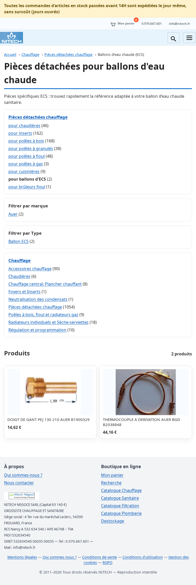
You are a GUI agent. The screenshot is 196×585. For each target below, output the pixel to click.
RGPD (108, 562)
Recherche (111, 483)
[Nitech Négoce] (11, 37)
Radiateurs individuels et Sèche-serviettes (48, 322)
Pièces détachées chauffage (68, 54)
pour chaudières (24, 125)
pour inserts (20, 133)
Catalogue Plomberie (121, 513)
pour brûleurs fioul (26, 187)
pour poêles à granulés (30, 148)
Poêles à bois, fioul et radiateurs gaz (43, 314)
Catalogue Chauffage (121, 490)
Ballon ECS (18, 241)
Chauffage (30, 54)
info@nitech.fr (179, 23)
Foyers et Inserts (24, 291)
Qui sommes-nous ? (23, 475)
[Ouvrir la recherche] (173, 37)
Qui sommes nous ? (60, 557)
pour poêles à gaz (25, 164)
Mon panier (112, 475)
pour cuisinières (24, 171)
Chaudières (19, 276)
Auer (13, 214)
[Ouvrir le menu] (189, 37)
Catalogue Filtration (120, 505)
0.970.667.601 (152, 23)
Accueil (10, 54)
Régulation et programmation (37, 330)
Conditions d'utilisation (142, 557)
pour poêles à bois (26, 141)
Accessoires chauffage (30, 268)
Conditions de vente (99, 557)
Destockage (112, 521)
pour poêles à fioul (26, 156)
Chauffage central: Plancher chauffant (45, 284)
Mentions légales (22, 557)
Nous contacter (19, 483)
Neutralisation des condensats (37, 299)
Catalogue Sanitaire (120, 498)
